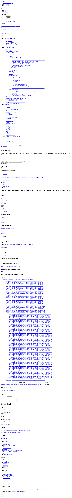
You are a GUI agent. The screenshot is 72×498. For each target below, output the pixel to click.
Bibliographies (9, 49)
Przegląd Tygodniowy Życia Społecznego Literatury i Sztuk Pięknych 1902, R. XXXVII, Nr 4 (30, 317)
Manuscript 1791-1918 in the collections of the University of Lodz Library (28, 88)
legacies (15, 81)
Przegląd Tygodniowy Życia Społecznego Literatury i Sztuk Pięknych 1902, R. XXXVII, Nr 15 (30, 331)
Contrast (5, 13)
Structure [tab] (5, 187)
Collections (6, 47)
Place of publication (13, 117)
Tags (7, 131)
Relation (8, 127)
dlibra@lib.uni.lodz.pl (5, 424)
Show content (6, 180)
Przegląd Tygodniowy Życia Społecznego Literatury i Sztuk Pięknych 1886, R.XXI (24, 300)
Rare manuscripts (17, 77)
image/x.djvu (3, 222)
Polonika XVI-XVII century (18, 94)
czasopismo (3, 203)
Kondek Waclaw (15, 70)
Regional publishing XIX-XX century (14, 99)
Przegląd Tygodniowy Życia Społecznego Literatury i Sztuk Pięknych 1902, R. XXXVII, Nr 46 (30, 371)
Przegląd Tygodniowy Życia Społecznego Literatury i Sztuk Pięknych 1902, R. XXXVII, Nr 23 (30, 341)
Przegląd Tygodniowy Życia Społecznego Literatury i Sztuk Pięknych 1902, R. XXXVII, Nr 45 (30, 369)
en (4, 10)
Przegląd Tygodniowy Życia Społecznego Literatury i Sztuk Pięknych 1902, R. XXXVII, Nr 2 (30, 315)
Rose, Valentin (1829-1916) (21, 84)
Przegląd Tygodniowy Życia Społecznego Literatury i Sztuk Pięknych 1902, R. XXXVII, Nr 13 (30, 329)
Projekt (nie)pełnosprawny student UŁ (14, 103)
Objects (8, 138)
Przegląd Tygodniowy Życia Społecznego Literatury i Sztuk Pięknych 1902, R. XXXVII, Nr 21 (30, 339)
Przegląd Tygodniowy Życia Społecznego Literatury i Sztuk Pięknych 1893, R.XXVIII (25, 306)
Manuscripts (13, 75)
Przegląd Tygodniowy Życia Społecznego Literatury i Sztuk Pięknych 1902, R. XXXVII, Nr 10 (30, 325)
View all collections (7, 454)
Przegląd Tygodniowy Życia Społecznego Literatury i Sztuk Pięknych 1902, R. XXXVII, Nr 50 (30, 376)
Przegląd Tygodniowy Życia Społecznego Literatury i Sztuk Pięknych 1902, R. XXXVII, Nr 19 (30, 336)
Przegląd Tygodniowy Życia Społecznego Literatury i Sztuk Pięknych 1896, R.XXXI (25, 308)
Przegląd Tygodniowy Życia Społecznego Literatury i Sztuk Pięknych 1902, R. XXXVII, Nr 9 (30, 324)
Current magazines (10, 52)
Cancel (2, 163)
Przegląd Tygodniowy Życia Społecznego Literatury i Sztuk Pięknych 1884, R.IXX (24, 297)
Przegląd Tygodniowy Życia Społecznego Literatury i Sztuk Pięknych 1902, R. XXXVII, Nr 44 (30, 368)
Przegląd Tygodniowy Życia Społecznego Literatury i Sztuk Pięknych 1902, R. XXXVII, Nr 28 (30, 348)
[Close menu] (1, 27)
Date (7, 119)
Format (7, 122)
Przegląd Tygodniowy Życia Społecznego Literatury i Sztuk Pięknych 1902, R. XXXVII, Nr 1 (30, 314)
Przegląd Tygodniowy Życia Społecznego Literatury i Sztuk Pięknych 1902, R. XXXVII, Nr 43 (30, 367)
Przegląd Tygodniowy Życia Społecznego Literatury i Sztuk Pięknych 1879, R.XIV (24, 291)
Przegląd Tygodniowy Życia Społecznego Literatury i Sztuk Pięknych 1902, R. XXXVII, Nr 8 (30, 322)
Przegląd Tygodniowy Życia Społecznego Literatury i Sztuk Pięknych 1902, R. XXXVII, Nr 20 (30, 338)
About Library (6, 38)
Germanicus (14, 93)
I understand (22, 491)
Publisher (9, 114)
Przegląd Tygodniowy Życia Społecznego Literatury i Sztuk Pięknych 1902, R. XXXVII (26, 312)
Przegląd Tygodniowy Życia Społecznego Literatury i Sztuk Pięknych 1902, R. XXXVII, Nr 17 (30, 334)
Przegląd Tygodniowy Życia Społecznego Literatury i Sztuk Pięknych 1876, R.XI (24, 288)
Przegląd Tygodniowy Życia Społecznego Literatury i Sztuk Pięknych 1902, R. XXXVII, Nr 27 (30, 347)
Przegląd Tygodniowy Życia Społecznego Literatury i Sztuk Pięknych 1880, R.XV (24, 292)
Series (7, 133)
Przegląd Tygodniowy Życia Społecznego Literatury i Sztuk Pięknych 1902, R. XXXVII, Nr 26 (30, 345)
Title (8, 107)
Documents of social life (17, 66)
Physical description (10, 135)
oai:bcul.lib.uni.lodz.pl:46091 (7, 228)
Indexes (5, 104)
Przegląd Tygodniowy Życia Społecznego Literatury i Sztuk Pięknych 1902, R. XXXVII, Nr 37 (30, 359)
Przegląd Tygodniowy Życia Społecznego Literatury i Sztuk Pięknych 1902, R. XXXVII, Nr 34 (30, 355)
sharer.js (13, 21)
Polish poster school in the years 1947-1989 (21, 63)
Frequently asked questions (12, 44)
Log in (2, 483)
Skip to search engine (8, 3)
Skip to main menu (7, 1)
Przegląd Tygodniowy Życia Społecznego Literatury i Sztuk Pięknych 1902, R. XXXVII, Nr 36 (30, 358)
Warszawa (3, 217)
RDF (2, 271)
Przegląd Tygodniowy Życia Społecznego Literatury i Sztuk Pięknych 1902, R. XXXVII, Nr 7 (30, 321)
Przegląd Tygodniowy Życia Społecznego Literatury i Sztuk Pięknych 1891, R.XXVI (25, 303)
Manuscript (17, 80)
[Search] (20, 145)
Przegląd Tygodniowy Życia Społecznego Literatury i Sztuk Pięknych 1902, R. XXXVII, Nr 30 (30, 350)
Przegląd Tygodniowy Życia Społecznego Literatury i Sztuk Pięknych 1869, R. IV (24, 282)
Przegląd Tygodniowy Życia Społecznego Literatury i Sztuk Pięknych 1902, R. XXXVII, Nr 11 (30, 326)
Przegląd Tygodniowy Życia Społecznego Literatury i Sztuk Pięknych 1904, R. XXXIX (25, 378)
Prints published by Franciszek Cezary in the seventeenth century (26, 91)
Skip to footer (6, 5)
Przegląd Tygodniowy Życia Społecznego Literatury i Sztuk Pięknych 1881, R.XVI (24, 293)
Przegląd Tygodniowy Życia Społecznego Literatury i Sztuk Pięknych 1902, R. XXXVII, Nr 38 (30, 361)
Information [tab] (6, 186)
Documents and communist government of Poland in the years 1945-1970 (28, 60)
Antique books (13, 89)
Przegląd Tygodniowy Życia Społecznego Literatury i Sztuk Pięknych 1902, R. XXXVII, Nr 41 (30, 364)
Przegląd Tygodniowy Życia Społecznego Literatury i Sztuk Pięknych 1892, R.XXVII (25, 305)
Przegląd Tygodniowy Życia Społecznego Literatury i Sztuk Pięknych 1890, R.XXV (25, 302)
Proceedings (9, 96)
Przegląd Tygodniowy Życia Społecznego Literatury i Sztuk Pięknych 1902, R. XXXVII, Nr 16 (30, 333)
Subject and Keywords (11, 112)
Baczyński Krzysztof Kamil (21, 85)
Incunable (11, 71)
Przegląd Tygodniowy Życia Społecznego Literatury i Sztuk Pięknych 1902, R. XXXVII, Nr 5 (30, 319)
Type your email (4, 161)
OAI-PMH (3, 277)
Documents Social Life (15, 57)
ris (3, 172)
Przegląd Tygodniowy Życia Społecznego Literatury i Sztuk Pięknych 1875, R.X (24, 287)
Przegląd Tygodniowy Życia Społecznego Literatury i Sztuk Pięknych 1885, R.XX (24, 298)
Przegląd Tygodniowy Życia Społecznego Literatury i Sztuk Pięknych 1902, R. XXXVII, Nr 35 (30, 357)
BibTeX (5, 174)
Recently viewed (9, 136)
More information (16, 491)
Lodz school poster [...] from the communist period (23, 62)
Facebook (9, 17)
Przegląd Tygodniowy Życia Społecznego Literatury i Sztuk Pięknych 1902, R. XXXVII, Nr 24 (30, 343)
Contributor (8, 118)
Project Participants (10, 42)
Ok (1, 494)
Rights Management (10, 129)
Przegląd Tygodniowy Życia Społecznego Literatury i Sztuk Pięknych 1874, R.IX (24, 286)
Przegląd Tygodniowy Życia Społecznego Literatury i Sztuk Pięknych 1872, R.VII (24, 283)
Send (6, 163)
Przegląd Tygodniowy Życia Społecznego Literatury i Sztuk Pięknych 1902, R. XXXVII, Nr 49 (30, 374)
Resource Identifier (10, 123)
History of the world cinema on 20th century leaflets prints (25, 61)
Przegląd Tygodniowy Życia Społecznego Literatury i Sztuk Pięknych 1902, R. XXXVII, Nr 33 (30, 354)
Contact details (6, 478)
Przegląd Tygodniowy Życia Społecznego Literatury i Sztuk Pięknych (18, 279)
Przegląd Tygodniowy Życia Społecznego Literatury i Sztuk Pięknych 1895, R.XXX (25, 307)
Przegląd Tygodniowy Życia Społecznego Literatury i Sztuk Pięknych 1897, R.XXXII (25, 310)
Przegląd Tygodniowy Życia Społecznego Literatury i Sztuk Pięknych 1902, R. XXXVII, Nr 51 (30, 377)
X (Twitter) (9, 18)
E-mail (8, 15)
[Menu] (1, 8)
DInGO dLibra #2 (14, 489)
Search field (3, 145)
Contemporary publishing (12, 100)
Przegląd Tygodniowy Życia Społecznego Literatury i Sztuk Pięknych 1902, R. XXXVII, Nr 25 (30, 344)
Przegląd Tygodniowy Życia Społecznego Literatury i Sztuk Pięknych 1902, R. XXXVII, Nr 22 (30, 340)
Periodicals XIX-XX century (12, 51)
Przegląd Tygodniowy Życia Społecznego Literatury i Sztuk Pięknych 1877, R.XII (24, 289)
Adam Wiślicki (4, 211)
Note (7, 132)
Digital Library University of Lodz (11, 244)
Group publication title (14, 109)
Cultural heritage (11, 53)
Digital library (9, 41)
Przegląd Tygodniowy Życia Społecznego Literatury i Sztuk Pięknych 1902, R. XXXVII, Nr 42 (30, 366)
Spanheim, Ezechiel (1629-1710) (22, 86)
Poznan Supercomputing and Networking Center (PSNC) (40, 489)
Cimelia (10, 56)
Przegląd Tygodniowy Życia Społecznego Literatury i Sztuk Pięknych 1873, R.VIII (24, 284)
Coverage (8, 128)
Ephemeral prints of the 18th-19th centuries (21, 65)
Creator (7, 110)
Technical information (11, 43)
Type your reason (26, 161)
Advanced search (5, 146)
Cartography (12, 72)
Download (3, 182)
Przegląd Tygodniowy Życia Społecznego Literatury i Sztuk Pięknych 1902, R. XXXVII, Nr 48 (30, 373)
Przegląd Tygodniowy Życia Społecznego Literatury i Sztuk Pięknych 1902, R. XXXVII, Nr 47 (30, 372)
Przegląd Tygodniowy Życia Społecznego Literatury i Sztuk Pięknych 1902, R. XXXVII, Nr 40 (30, 363)
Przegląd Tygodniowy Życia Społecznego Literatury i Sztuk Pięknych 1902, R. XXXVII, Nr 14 (30, 330)
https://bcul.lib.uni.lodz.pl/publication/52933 (10, 266)
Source (7, 124)
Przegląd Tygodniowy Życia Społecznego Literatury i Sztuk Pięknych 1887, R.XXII (25, 301)
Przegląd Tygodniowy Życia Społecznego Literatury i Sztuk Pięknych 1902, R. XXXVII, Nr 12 (30, 328)
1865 (2, 198)
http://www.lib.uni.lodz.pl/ (7, 430)
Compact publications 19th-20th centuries (15, 102)
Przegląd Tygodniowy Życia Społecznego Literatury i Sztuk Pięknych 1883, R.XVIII (25, 296)
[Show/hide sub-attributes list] (6, 107)
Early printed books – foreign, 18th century (21, 95)
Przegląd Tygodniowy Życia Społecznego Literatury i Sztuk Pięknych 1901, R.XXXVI (25, 311)
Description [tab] (6, 184)
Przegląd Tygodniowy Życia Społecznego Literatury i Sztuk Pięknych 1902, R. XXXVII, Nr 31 (30, 352)
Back (2, 34)
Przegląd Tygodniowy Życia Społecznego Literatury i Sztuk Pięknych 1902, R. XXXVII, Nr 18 (30, 335)
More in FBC (4, 390)
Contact (8, 46)
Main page (4, 438)
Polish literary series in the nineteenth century (16, 98)
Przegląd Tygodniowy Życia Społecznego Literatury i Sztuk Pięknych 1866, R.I (24, 281)
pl (5, 10)
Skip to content (6, 4)
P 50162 (2, 233)
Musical (11, 74)
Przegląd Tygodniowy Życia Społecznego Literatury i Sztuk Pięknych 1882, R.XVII (25, 295)
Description (8, 113)
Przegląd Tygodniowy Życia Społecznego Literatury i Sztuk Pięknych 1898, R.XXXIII (25, 380)
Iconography (13, 67)
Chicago (2, 401)
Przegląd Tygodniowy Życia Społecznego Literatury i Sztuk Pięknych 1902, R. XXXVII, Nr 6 (30, 320)
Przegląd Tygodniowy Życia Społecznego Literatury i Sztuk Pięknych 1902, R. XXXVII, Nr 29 (30, 349)
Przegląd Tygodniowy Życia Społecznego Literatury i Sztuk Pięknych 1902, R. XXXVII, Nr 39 (30, 362)
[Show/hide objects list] (9, 75)
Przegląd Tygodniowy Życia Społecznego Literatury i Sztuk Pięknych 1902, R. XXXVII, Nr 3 (30, 316)
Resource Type (9, 121)
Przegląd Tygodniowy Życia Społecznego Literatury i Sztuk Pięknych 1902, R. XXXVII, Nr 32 (30, 353)
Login (4, 23)
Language (8, 126)
